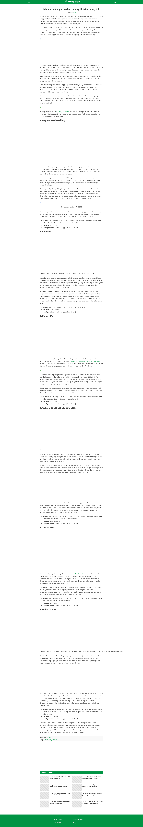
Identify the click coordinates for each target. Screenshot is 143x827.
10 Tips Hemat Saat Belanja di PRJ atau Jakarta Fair (60, 777)
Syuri (74, 12)
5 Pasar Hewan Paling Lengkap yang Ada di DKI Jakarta (91, 785)
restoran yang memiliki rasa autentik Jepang (84, 361)
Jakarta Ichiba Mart (78, 574)
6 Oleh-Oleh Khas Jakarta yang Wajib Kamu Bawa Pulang (91, 777)
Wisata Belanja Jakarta (50, 740)
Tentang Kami (57, 819)
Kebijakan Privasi (78, 819)
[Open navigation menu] (29, 2)
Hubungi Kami (57, 822)
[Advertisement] (71, 487)
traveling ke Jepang (63, 112)
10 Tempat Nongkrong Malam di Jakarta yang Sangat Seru (60, 802)
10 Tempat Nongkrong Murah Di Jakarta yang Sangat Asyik (92, 794)
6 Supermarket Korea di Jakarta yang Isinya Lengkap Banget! (59, 785)
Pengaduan (76, 823)
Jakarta (49, 737)
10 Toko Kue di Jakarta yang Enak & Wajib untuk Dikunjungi (92, 802)
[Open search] (114, 2)
